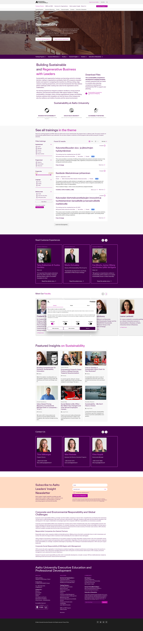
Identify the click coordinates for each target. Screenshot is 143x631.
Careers (37, 595)
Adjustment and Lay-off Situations (67, 580)
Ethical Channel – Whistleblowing (42, 600)
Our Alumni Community (90, 582)
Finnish (39, 181)
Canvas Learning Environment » (91, 589)
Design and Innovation (65, 589)
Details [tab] (71, 305)
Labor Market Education (65, 604)
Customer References (50, 9)
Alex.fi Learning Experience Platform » (93, 588)
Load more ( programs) (61, 224)
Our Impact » (88, 578)
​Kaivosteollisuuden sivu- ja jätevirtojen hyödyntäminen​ (74, 149)
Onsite (39, 193)
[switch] (65, 324)
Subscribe (105, 602)
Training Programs (39, 9)
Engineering (62, 591)
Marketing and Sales (64, 597)
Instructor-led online (42, 195)
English (39, 183)
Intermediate (40, 163)
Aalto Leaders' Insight (74, 6)
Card (92, 141)
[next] (106, 240)
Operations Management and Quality (68, 598)
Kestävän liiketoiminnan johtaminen (73, 173)
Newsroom (37, 594)
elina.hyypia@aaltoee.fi (98, 462)
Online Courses (63, 609)
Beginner (40, 162)
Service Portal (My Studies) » (92, 586)
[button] (40, 333)
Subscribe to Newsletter (81, 9)
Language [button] (37, 179)
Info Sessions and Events (40, 597)
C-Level (39, 151)
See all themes (39, 207)
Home (37, 17)
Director (39, 150)
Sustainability (55, 17)
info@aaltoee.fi (38, 587)
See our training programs (43, 39)
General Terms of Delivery (41, 598)
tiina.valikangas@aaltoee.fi (44, 462)
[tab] (43, 144)
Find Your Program (101, 6)
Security (62, 600)
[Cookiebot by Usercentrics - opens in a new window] (90, 302)
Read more (101, 164)
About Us (37, 591)
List (97, 141)
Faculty (57, 9)
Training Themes (45, 17)
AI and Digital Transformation (66, 586)
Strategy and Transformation (66, 601)
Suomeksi (103, 2)
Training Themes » (64, 585)
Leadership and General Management (68, 595)
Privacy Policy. (102, 599)
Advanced (40, 165)
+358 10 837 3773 (69, 460)
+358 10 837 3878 (42, 460)
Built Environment (64, 588)
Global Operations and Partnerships (92, 580)
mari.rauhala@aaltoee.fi (71, 462)
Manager (40, 148)
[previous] (102, 240)
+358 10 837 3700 (41, 585)
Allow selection (72, 328)
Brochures (62, 612)
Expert (39, 146)
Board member (41, 153)
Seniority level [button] (39, 144)
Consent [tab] (54, 305)
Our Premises (38, 592)
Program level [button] (38, 160)
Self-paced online (42, 197)
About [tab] (88, 305)
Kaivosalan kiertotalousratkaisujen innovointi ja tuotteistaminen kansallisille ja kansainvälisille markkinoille (78, 201)
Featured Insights (65, 9)
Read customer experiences (62, 39)
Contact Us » (38, 589)
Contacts (72, 9)
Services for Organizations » (67, 578)
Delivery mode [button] (39, 191)
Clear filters (43, 201)
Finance (62, 592)
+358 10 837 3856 (97, 460)
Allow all (87, 328)
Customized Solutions (65, 579)
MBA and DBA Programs (65, 607)
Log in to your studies (94, 2)
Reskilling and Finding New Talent (67, 582)
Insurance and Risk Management (67, 594)
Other (39, 185)
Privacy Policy (66, 622)
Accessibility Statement (40, 603)
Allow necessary (55, 328)
